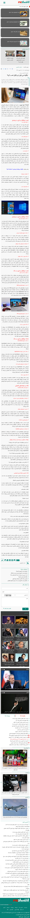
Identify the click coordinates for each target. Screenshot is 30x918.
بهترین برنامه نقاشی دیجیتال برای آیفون (19, 579)
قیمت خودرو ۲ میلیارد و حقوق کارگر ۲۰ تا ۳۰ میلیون (18, 737)
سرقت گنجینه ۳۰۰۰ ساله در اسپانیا (21, 731)
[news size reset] (10, 68)
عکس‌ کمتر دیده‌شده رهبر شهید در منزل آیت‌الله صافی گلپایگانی (16, 712)
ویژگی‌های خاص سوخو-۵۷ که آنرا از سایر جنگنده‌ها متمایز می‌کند (15, 817)
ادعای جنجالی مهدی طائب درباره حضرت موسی (19, 743)
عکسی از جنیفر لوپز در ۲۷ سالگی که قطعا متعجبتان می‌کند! (22, 652)
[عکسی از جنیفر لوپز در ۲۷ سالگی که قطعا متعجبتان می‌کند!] (21, 645)
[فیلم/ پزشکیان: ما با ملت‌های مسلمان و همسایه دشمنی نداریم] (15, 680)
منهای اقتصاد (26, 67)
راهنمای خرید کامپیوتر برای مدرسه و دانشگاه (19, 573)
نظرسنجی (11, 909)
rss (7, 909)
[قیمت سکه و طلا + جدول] (23, 33)
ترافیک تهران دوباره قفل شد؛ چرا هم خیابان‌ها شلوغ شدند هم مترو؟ (15, 881)
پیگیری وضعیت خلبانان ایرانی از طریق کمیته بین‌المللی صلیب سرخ (15, 856)
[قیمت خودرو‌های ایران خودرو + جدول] (23, 23)
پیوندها (12, 907)
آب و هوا (22, 909)
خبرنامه (16, 907)
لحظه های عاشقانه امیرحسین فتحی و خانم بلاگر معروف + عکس (8, 664)
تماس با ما (21, 907)
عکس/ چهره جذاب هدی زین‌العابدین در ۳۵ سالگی (18, 6)
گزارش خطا (14, 560)
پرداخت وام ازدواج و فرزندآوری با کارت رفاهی (19, 866)
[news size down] (7, 68)
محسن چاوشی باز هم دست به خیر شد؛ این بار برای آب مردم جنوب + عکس (22, 664)
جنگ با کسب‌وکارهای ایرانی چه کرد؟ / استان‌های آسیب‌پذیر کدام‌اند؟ (15, 894)
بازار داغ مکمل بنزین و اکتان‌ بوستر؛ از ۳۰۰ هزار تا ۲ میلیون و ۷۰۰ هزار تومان (14, 769)
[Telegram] (10, 560)
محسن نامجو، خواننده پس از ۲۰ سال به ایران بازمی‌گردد (17, 871)
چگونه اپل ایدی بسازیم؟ (22, 577)
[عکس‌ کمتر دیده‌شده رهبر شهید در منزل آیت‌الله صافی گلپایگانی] (15, 703)
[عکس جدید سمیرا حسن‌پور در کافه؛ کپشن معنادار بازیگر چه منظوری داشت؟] (21, 632)
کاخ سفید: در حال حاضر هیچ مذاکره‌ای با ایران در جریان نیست (16, 867)
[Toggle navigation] (3, 2)
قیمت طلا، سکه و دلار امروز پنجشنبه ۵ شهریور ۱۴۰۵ (18, 735)
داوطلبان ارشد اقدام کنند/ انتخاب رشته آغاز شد (19, 875)
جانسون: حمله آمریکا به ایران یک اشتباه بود (20, 726)
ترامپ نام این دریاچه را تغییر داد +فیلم (21, 722)
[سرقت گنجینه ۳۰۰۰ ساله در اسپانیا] (21, 620)
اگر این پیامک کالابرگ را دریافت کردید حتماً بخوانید (18, 745)
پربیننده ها (7, 716)
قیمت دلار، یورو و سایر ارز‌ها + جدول (13, 41)
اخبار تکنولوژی (22, 563)
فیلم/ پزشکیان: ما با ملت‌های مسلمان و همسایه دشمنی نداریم (16, 688)
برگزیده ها (22, 716)
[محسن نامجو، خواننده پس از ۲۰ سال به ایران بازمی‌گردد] (8, 620)
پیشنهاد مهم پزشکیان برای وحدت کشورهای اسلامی (18, 733)
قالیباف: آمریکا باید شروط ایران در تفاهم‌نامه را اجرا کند (18, 852)
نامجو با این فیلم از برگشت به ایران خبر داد (20, 724)
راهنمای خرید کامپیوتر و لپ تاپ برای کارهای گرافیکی (17, 580)
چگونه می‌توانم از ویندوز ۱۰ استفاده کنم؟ (15, 169)
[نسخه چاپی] (1, 68)
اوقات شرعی (17, 909)
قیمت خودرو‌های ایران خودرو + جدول (13, 22)
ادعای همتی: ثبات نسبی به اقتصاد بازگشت (20, 862)
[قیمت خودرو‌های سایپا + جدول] (23, 13)
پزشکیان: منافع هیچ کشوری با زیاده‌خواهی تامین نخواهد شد (17, 873)
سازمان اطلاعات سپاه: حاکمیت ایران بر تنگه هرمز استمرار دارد (16, 860)
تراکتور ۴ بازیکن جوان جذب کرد (22, 854)
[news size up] (12, 68)
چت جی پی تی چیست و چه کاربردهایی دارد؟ (18, 575)
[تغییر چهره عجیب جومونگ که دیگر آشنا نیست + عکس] (8, 645)
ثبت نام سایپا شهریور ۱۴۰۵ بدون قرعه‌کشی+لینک (19, 739)
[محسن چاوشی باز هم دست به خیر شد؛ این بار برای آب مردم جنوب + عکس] (21, 657)
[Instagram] (12, 560)
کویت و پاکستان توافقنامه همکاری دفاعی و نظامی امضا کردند (17, 864)
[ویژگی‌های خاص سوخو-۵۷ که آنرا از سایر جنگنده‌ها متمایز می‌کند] (15, 807)
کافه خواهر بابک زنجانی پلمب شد (22, 720)
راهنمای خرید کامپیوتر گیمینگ (21, 571)
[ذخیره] (5, 68)
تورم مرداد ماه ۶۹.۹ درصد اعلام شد (21, 728)
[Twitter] (5, 560)
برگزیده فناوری (19, 67)
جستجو (8, 907)
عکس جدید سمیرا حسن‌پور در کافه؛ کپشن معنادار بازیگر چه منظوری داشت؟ (22, 639)
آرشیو (4, 907)
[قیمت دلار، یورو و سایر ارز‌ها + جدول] (23, 43)
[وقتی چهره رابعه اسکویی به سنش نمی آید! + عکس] (8, 632)
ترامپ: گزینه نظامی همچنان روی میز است (20, 718)
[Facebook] (7, 560)
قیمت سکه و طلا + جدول (15, 31)
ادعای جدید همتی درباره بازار (22, 730)
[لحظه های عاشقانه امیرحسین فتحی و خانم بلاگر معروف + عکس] (8, 657)
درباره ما (25, 907)
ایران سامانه (21, 917)
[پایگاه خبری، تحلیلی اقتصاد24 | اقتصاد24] (21, 2)
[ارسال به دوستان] (3, 68)
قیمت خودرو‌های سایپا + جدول (14, 12)
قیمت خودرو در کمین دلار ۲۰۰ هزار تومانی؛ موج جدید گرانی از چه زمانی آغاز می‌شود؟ (14, 793)
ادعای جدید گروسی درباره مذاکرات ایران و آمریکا (19, 741)
